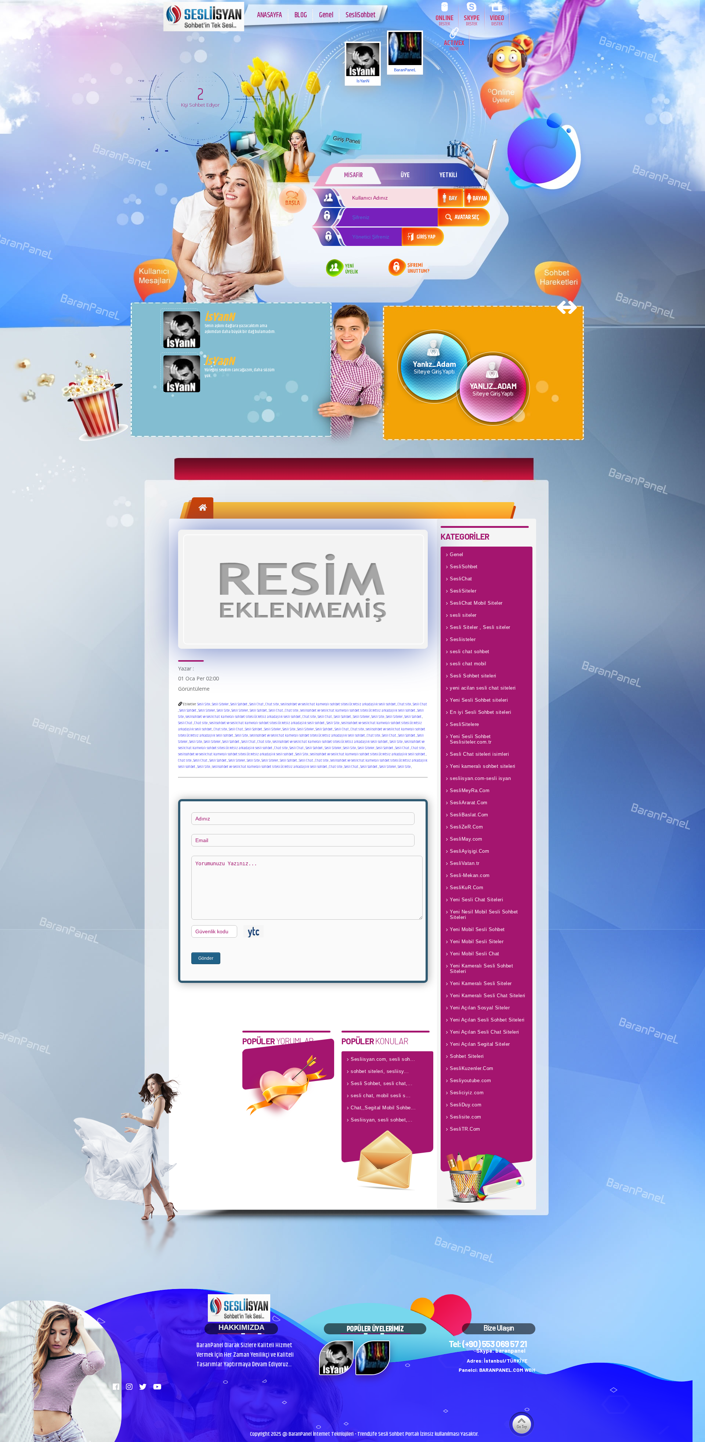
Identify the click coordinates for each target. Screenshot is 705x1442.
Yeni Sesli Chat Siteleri (476, 899)
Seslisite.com (465, 1117)
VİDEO (497, 20)
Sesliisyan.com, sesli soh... (383, 1059)
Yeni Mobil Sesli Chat (474, 953)
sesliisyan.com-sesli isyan (480, 778)
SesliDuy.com (465, 1105)
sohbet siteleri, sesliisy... (380, 1071)
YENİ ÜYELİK (351, 269)
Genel (326, 15)
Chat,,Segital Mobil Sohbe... (383, 1107)
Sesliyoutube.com (470, 1080)
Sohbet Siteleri (467, 1056)
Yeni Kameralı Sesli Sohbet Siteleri (481, 968)
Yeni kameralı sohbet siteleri (483, 766)
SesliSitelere (464, 724)
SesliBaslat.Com (469, 814)
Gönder (205, 958)
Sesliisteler (463, 639)
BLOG (300, 15)
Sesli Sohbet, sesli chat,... (381, 1083)
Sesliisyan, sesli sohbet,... (381, 1120)
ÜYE (405, 175)
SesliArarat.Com (469, 802)
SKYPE (472, 20)
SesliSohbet (361, 15)
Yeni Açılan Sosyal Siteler (480, 1007)
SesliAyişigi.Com (469, 851)
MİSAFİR (353, 175)
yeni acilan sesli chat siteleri (483, 688)
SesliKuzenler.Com (472, 1068)
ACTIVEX (454, 45)
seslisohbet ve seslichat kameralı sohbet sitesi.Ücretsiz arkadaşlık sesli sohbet (338, 704)
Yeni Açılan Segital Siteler (480, 1044)
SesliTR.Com (465, 1129)
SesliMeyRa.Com (469, 790)
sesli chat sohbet (469, 651)
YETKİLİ (448, 175)
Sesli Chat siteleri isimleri (479, 754)
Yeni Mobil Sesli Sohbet (477, 929)
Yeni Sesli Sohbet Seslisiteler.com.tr (471, 739)
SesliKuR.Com (466, 887)
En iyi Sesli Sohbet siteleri (480, 712)
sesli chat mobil (468, 663)
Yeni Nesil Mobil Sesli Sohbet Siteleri (484, 914)
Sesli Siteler (220, 704)
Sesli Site (203, 704)
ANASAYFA (269, 15)
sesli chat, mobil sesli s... (381, 1095)
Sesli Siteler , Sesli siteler (480, 627)
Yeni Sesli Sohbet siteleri (479, 700)
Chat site (272, 704)
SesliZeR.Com (466, 827)
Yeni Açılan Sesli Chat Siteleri (484, 1032)
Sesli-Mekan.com (470, 875)
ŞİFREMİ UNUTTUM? (419, 269)
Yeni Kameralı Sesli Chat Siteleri (487, 995)
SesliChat (461, 579)
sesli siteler (463, 615)
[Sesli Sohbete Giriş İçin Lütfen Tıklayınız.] (293, 199)
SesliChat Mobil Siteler (476, 603)
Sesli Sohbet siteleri (473, 676)
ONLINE (444, 20)
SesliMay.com (466, 839)
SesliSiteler (463, 591)
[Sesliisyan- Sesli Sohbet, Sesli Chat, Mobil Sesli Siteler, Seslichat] (203, 29)
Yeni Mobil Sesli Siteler (476, 941)
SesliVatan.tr (465, 863)
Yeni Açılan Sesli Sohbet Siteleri (487, 1020)
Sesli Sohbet (238, 704)
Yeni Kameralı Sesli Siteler (481, 983)
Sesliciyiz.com (467, 1092)
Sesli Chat (256, 704)
